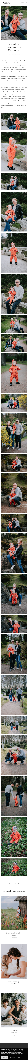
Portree (17, 54)
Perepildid (11, 54)
